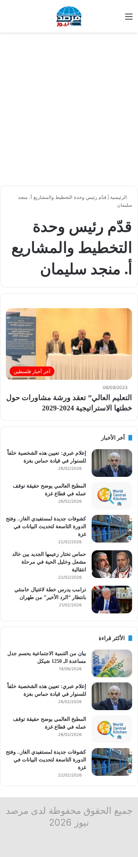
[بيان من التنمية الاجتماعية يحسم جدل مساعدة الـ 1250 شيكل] (112, 663)
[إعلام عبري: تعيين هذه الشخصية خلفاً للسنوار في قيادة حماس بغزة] (112, 463)
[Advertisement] (69, 109)
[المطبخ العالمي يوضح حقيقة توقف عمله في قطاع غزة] (112, 496)
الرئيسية (119, 197)
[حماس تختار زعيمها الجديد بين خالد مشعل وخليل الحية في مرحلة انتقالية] (112, 564)
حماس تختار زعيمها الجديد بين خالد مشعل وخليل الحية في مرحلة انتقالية (49, 561)
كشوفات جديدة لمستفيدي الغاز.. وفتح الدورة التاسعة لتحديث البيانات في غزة (46, 526)
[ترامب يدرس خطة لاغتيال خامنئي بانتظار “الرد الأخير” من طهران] (112, 599)
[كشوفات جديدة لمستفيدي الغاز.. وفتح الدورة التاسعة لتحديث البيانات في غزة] (112, 529)
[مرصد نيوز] (69, 16)
